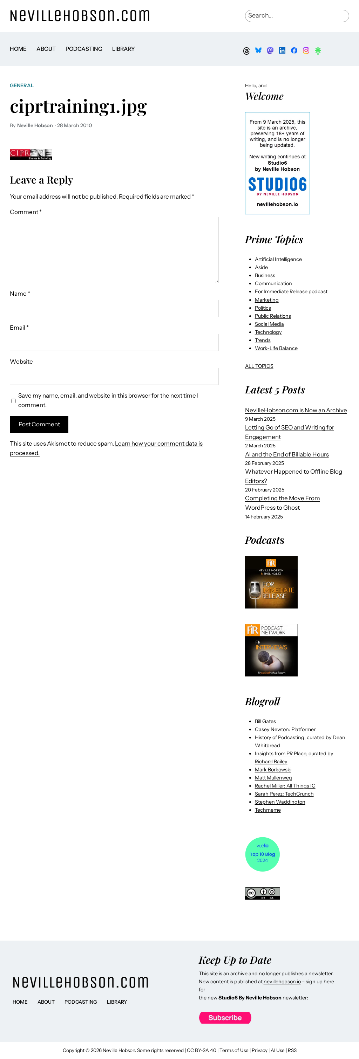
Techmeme (268, 810)
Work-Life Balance (276, 348)
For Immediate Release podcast (291, 291)
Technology (268, 332)
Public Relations (273, 316)
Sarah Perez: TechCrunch (284, 794)
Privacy (259, 1050)
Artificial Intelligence (278, 259)
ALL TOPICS (259, 366)
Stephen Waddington (280, 802)
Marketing (267, 300)
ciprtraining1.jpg (78, 105)
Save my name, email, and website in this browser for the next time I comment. (108, 400)
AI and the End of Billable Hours (287, 454)
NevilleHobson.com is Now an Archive (296, 410)
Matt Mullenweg (273, 778)
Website (21, 361)
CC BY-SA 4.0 (201, 1050)
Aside (261, 267)
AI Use (278, 1050)
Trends (263, 340)
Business (265, 275)
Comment (26, 211)
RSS (292, 1050)
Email (19, 327)
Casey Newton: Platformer (285, 729)
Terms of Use (234, 1050)
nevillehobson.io (282, 981)
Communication (273, 283)
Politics (263, 308)
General (22, 85)
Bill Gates (265, 721)
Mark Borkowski (273, 769)
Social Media (269, 324)
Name (20, 293)
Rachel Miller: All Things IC (285, 786)
